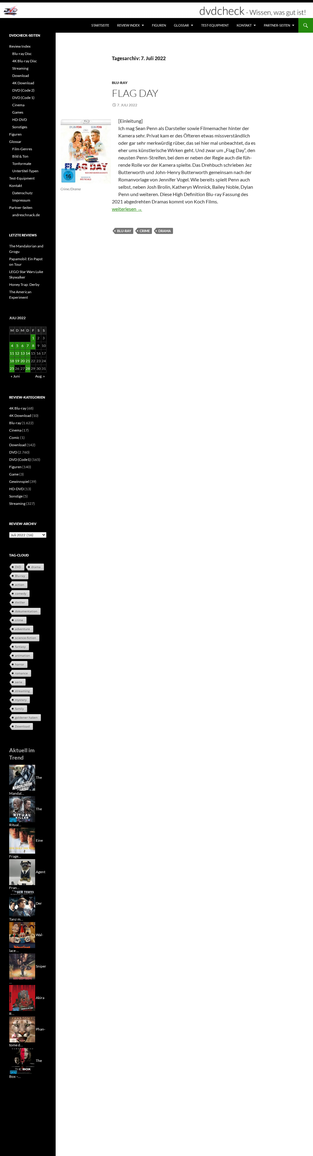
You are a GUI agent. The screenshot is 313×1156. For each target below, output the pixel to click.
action (19, 584)
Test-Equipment (215, 25)
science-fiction (25, 638)
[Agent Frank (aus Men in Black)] (22, 872)
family (19, 708)
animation (22, 655)
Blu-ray (119, 82)
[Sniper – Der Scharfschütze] (22, 966)
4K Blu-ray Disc (24, 61)
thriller (20, 602)
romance (21, 673)
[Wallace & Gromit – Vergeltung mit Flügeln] (22, 934)
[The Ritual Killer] (22, 809)
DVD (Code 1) (23, 97)
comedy (20, 593)
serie (18, 682)
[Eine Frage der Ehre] (22, 840)
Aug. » (40, 376)
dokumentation (26, 611)
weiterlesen (127, 209)
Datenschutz (22, 193)
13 (22, 353)
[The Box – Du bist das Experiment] (22, 1060)
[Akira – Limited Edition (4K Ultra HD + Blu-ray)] (22, 997)
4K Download (23, 83)
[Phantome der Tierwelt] (22, 1029)
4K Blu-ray (17, 408)
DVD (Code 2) (23, 90)
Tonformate (21, 163)
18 (12, 361)
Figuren (159, 25)
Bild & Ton (20, 156)
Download (20, 75)
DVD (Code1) (20, 459)
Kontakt (244, 25)
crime (145, 231)
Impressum (21, 200)
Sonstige (16, 496)
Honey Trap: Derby (24, 284)
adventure (22, 629)
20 (22, 361)
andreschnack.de (26, 215)
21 (28, 361)
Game (14, 474)
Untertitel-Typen (25, 171)
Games (17, 112)
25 (12, 368)
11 (12, 353)
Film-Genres (22, 149)
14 (28, 353)
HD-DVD (19, 119)
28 (28, 368)
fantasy (20, 646)
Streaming (20, 68)
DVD (13, 452)
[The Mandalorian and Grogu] (22, 777)
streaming (22, 691)
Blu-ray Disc (22, 53)
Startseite (100, 25)
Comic (14, 437)
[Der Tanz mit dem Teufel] (22, 903)
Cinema (18, 105)
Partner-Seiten (277, 25)
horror (19, 664)
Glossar (181, 25)
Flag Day (135, 93)
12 (17, 353)
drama (164, 231)
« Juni (15, 376)
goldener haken (26, 717)
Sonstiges (19, 127)
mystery (21, 700)
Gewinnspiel (19, 481)
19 (17, 361)
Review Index (128, 25)
